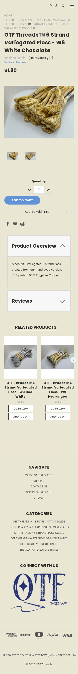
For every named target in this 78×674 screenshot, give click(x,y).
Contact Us (39, 486)
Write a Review (15, 62)
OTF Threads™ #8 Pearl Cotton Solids (39, 521)
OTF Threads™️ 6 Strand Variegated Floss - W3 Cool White (21, 390)
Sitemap (39, 498)
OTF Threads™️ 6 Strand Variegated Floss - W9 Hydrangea (58, 390)
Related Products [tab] (36, 327)
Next (73, 360)
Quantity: (39, 181)
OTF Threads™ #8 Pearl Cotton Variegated (39, 527)
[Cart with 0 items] (63, 5)
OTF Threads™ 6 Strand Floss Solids (39, 533)
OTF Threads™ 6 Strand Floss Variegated (39, 538)
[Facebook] (7, 224)
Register (47, 492)
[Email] (15, 224)
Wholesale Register (39, 475)
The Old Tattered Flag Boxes (39, 549)
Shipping (39, 481)
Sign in (30, 492)
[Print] (22, 224)
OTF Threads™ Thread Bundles (39, 544)
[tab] (39, 245)
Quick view (21, 408)
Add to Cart (20, 416)
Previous (5, 360)
